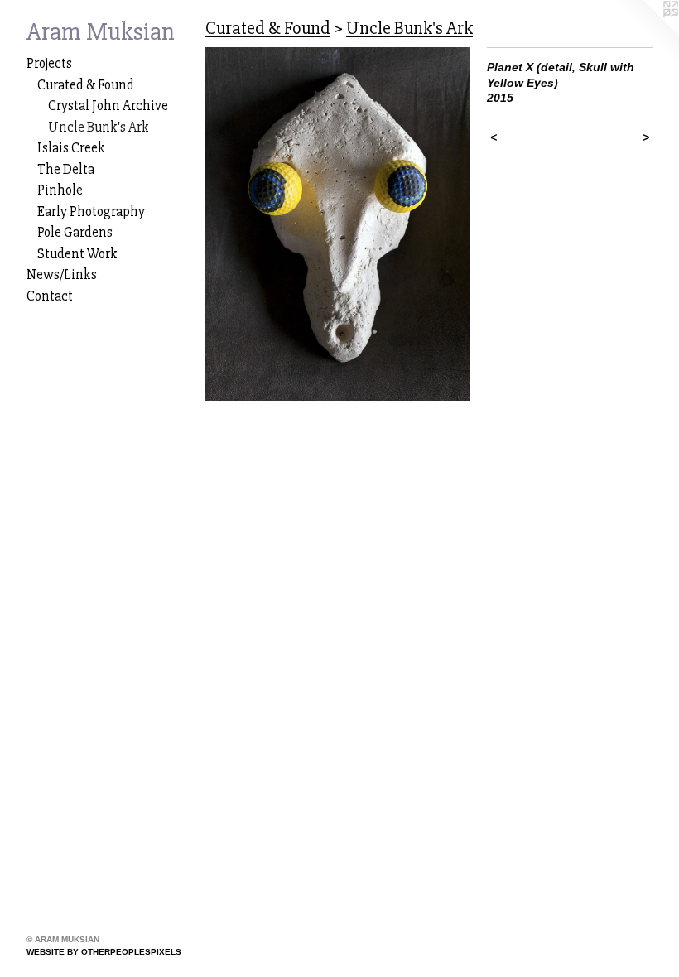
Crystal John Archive (108, 105)
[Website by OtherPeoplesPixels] (646, 33)
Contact (49, 296)
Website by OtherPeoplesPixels (103, 951)
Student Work (77, 253)
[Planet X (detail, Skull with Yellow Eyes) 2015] (337, 224)
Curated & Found (85, 85)
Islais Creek (71, 147)
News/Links (61, 274)
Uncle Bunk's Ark (98, 127)
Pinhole (60, 190)
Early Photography (91, 211)
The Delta (65, 169)
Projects (49, 63)
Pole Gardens (75, 232)
